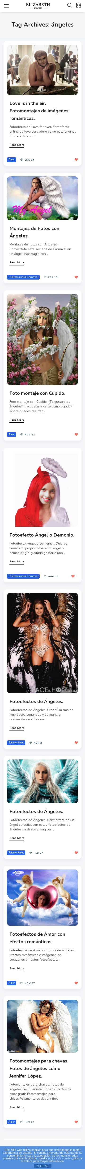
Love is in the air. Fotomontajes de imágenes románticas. (38, 111)
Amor (11, 159)
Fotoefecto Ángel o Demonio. (41, 535)
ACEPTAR (42, 1166)
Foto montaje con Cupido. (37, 393)
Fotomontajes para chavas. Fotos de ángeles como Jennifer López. (38, 1068)
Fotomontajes (16, 742)
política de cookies (60, 1158)
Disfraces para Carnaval (23, 277)
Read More (16, 145)
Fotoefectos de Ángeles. (36, 701)
